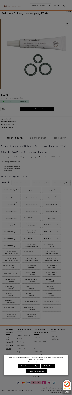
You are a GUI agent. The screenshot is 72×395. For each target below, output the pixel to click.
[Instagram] (36, 377)
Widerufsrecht (39, 338)
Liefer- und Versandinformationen (42, 353)
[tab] (14, 137)
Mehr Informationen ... (36, 359)
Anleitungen (21, 342)
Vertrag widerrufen (56, 337)
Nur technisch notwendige (29, 366)
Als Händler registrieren (21, 347)
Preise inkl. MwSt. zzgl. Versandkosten (12, 98)
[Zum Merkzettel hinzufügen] (67, 23)
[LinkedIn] (38, 377)
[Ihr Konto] (64, 6)
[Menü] (55, 6)
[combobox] (38, 6)
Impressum (40, 362)
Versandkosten (45, 390)
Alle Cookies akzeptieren (36, 371)
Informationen (24, 329)
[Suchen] (49, 6)
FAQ (18, 352)
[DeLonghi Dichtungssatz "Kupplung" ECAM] (35, 54)
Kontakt (19, 338)
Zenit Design (29, 390)
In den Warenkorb (37, 109)
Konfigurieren (48, 366)
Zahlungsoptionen (40, 341)
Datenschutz (38, 345)
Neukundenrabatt (23, 335)
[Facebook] (33, 377)
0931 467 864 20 (9, 347)
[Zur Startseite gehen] (12, 5)
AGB (35, 348)
